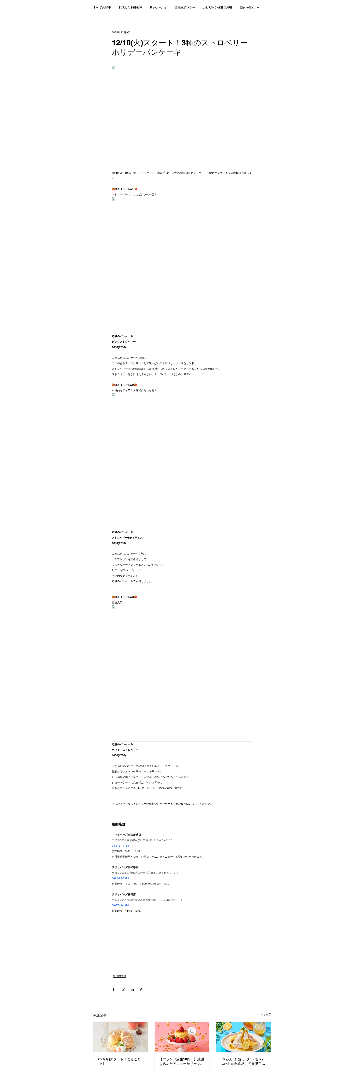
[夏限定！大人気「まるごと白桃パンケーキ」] (120, 1037)
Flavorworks (158, 7)
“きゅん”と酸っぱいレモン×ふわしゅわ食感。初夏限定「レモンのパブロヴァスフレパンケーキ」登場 (243, 1061)
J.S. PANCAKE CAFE (217, 7)
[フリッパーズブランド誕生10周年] (182, 1037)
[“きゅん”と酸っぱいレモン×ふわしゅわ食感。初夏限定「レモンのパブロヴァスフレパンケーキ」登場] (243, 1037)
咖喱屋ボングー (184, 7)
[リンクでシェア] (141, 989)
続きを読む (247, 7)
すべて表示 (264, 1014)
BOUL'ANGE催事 (130, 7)
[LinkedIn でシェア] (132, 989)
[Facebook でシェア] (113, 989)
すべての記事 (102, 7)
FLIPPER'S (119, 976)
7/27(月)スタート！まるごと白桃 (119, 1061)
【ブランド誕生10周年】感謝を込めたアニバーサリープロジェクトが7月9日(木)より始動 (181, 1061)
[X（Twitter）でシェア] (123, 989)
